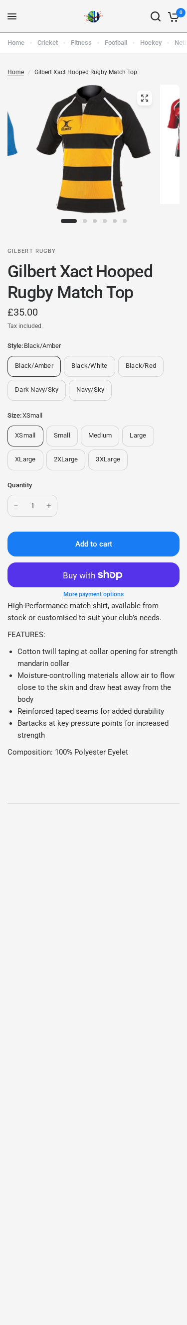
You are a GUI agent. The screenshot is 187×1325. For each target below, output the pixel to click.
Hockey (151, 42)
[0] (172, 16)
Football (116, 42)
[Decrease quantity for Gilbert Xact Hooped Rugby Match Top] (16, 505)
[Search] (155, 16)
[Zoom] (144, 98)
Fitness (81, 42)
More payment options (93, 594)
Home (15, 42)
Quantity (19, 485)
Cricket (47, 42)
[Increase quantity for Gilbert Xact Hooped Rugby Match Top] (49, 505)
